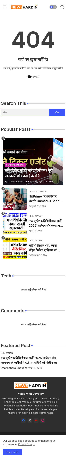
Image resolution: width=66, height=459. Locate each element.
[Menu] (5, 7)
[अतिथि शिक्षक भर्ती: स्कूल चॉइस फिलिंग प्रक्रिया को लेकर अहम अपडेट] (15, 248)
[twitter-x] (29, 420)
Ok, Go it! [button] (12, 452)
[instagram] (42, 420)
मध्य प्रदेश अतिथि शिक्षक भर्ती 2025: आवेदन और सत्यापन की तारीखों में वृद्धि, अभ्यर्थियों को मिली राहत (46, 223)
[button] (53, 7)
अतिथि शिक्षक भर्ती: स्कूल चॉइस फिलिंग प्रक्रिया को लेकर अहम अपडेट (43, 248)
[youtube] (36, 420)
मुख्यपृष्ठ (34, 76)
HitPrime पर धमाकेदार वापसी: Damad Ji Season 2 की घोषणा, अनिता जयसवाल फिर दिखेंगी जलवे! (46, 199)
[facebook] (23, 420)
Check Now (25, 444)
